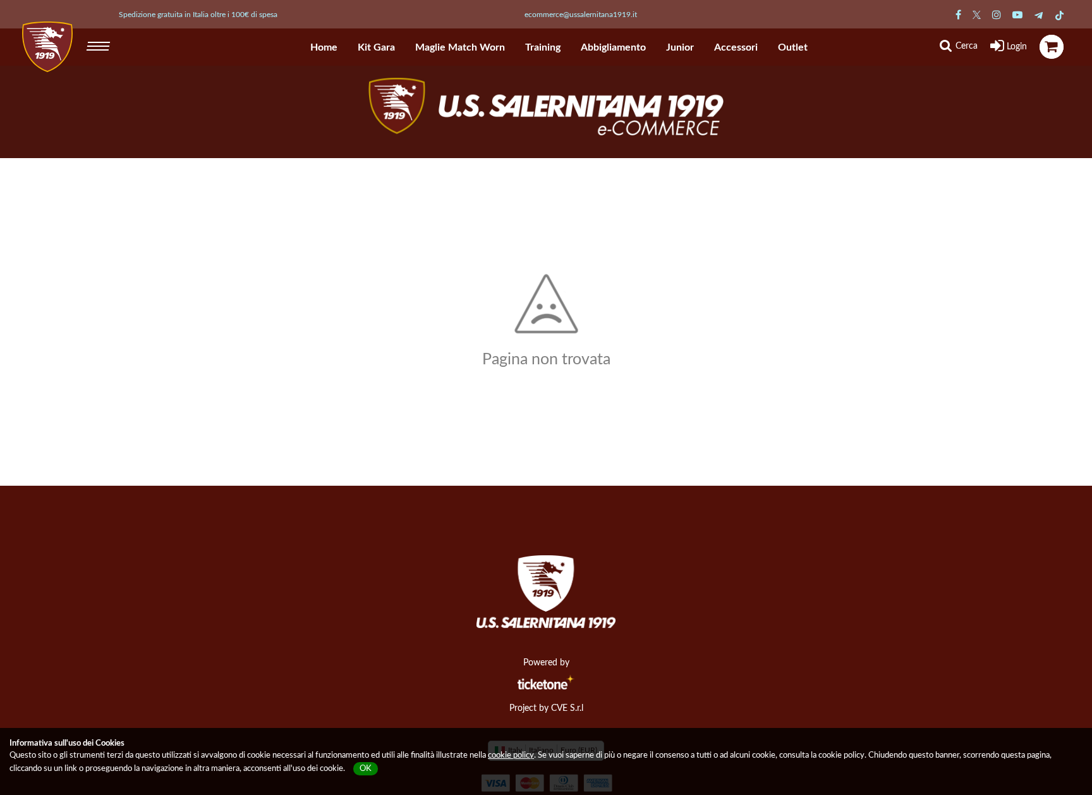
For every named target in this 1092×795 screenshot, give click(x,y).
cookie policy (511, 755)
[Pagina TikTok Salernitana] (1059, 15)
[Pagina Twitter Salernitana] (977, 15)
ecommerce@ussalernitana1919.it (581, 14)
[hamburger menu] (99, 44)
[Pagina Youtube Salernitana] (1017, 15)
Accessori (736, 47)
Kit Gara (376, 47)
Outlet (793, 47)
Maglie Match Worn (460, 47)
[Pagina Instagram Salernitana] (996, 15)
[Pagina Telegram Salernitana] (1038, 15)
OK (366, 769)
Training (543, 47)
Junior (680, 47)
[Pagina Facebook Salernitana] (958, 15)
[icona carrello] (1052, 47)
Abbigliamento (613, 47)
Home (323, 47)
